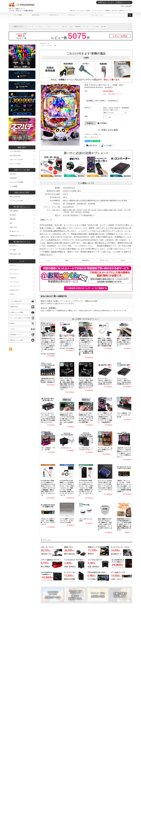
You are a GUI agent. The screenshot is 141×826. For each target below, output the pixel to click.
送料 (11, 223)
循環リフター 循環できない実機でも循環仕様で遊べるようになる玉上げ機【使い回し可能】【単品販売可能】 (105, 342)
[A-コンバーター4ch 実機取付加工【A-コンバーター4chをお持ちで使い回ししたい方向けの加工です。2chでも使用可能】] (86, 404)
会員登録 (87, 10)
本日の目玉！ (13, 174)
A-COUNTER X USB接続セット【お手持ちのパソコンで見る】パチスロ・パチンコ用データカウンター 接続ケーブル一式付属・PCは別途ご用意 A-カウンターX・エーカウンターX (67, 488)
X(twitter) (12, 323)
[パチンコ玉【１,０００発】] (86, 510)
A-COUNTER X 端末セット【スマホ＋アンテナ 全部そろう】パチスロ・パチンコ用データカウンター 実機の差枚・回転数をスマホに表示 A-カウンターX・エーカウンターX (86, 488)
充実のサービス (53, 594)
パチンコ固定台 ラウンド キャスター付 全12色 (124, 415)
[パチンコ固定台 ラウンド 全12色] (48, 438)
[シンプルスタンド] (67, 438)
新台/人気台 (35, 15)
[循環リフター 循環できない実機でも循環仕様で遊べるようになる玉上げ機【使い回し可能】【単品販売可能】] (105, 329)
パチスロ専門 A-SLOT (16, 301)
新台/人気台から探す (15, 155)
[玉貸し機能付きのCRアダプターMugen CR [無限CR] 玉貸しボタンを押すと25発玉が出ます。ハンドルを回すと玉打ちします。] (105, 510)
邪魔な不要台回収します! (120, 594)
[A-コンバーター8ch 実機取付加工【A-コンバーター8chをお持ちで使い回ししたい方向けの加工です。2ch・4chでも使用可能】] (67, 404)
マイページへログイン (97, 10)
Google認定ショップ (15, 334)
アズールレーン (87, 26)
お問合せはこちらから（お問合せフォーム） (114, 2)
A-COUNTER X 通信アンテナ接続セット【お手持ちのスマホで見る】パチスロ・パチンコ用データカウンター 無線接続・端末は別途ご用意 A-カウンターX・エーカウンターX (48, 488)
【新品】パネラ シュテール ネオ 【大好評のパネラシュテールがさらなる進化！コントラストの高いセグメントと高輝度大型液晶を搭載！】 (124, 486)
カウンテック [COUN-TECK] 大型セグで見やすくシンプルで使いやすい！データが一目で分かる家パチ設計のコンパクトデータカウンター (105, 486)
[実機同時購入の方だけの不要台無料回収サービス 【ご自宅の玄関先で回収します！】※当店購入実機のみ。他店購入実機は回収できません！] (124, 510)
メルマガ (12, 329)
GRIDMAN (78, 26)
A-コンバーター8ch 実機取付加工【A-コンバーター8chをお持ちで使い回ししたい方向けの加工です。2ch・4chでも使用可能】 (67, 418)
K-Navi (12, 294)
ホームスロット (14, 273)
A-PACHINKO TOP (45, 43)
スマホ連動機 (13, 186)
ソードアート (56, 26)
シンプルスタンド (65, 448)
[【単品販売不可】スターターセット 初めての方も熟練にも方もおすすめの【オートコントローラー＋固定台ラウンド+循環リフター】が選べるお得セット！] (48, 329)
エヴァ (49, 26)
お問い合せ (114, 10)
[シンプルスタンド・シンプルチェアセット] (86, 438)
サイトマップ (129, 10)
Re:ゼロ (65, 26)
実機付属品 (13, 219)
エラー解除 (13, 250)
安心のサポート (14, 245)
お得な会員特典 (14, 211)
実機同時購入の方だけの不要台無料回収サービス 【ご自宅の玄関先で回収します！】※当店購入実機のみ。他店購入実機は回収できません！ (124, 524)
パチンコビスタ (14, 282)
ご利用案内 (107, 10)
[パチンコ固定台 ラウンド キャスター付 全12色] (124, 404)
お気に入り (73, 10)
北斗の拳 (103, 26)
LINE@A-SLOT (14, 307)
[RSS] (10, 349)
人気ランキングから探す (16, 159)
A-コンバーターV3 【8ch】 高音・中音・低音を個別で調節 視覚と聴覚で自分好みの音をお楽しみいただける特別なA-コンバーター (67, 384)
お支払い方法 (98, 594)
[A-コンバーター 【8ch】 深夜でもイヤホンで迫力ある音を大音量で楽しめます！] (105, 369)
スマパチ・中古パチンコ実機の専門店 (21, 10)
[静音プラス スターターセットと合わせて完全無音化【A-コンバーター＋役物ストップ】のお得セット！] (67, 329)
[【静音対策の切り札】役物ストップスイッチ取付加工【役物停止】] (48, 369)
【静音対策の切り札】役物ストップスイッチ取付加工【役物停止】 (48, 380)
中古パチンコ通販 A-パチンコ (17, 8)
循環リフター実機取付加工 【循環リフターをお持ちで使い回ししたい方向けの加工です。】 (124, 342)
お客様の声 (121, 10)
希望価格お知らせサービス (17, 235)
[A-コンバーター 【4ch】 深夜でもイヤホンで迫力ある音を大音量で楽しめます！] (124, 369)
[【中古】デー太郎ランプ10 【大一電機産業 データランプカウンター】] (48, 510)
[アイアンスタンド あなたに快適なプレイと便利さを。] (105, 438)
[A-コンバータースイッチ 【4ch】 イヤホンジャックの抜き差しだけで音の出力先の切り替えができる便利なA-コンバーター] (48, 404)
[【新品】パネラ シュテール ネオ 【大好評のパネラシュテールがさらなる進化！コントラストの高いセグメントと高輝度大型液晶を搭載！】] (124, 471)
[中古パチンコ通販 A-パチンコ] (21, 6)
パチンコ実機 (18, 15)
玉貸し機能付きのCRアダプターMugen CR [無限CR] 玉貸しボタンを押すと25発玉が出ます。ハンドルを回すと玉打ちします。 (105, 524)
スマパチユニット (40, 26)
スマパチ (30, 26)
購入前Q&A (13, 215)
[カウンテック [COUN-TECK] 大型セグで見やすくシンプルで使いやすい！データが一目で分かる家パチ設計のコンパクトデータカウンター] (105, 471)
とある (71, 26)
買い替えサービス (15, 231)
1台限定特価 (13, 178)
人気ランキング (53, 15)
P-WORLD (13, 277)
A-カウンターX (14, 269)
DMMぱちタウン (15, 290)
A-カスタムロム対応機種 (16, 182)
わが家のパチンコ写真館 (16, 312)
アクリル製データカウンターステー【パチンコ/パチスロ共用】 (67, 520)
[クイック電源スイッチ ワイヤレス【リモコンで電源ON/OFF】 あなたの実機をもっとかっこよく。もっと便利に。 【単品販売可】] (105, 404)
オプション (71, 15)
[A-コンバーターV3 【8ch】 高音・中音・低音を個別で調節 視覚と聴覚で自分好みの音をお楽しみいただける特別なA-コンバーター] (67, 369)
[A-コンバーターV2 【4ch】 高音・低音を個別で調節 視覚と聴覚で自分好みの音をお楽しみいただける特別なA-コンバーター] (86, 369)
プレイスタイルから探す (16, 200)
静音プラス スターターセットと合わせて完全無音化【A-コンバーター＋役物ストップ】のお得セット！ (67, 342)
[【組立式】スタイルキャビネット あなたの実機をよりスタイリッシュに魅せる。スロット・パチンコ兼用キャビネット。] (124, 438)
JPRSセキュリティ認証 (16, 340)
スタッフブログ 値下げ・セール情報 (20, 318)
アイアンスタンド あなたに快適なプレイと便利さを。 (105, 449)
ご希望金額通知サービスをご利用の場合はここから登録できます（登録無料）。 (86, 288)
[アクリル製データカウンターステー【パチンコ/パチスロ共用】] (67, 510)
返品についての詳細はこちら (94, 134)
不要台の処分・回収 (15, 254)
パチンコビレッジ (15, 286)
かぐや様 (96, 26)
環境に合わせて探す (15, 196)
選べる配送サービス (75, 595)
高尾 (55, 45)
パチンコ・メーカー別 (46, 45)
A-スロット (13, 265)
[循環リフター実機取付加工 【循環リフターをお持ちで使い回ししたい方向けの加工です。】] (124, 329)
